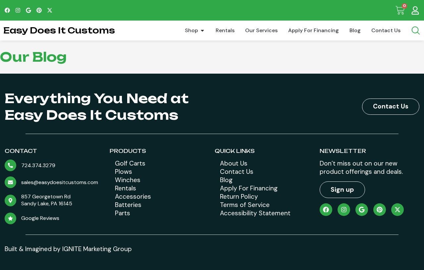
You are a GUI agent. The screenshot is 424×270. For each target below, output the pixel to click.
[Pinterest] (39, 10)
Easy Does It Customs (59, 30)
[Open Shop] (202, 30)
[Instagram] (18, 10)
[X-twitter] (49, 10)
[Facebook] (7, 10)
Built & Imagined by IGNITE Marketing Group (68, 249)
